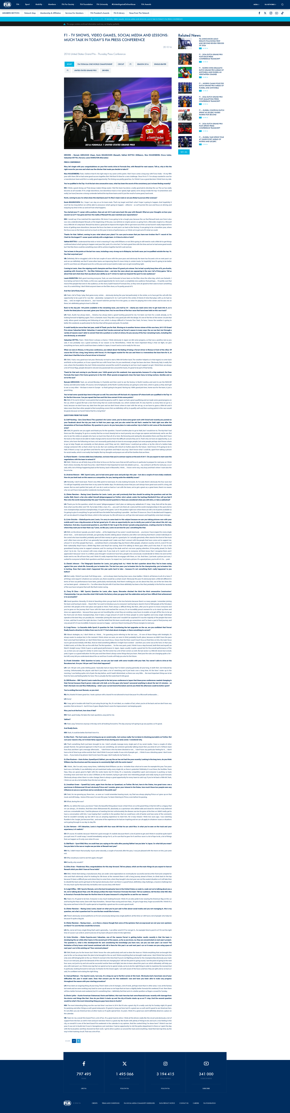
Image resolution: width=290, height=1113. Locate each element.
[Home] (7, 4)
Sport (69, 64)
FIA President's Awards (100, 13)
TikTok (282, 13)
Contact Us (183, 1103)
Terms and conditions (110, 1103)
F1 (131, 64)
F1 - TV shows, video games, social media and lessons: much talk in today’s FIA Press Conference (141, 19)
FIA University (102, 4)
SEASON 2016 (143, 64)
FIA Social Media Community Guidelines (139, 1103)
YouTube (276, 13)
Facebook (259, 13)
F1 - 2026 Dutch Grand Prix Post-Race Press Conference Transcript (211, 56)
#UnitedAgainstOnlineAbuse (123, 4)
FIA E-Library (119, 13)
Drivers (105, 70)
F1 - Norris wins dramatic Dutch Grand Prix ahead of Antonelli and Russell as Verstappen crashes (211, 71)
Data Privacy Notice (167, 1103)
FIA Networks (270, 4)
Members (52, 4)
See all (183, 151)
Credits (94, 1103)
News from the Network (139, 13)
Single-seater (160, 64)
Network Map (30, 13)
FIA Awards (146, 4)
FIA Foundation (86, 4)
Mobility (38, 4)
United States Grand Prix (85, 70)
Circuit (121, 64)
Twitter (265, 13)
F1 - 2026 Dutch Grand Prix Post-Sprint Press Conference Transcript (211, 125)
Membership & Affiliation (50, 13)
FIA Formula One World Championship (95, 64)
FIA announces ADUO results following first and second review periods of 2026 (211, 42)
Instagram (271, 13)
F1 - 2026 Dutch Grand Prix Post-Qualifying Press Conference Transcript (211, 99)
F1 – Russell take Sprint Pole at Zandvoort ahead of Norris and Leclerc (211, 139)
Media (256, 4)
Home (96, 19)
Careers (196, 1103)
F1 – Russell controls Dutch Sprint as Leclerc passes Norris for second (211, 112)
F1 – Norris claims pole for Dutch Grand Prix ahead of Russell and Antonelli (211, 85)
